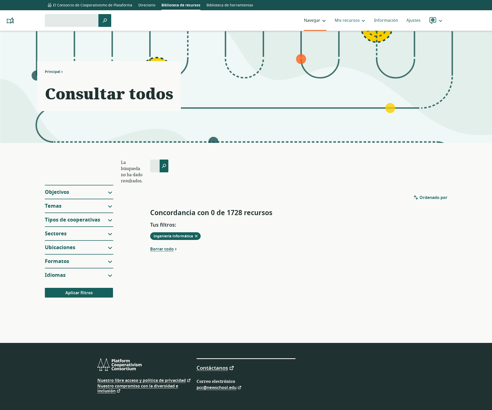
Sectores (56, 233)
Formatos (57, 261)
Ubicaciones (60, 247)
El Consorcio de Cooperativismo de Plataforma (92, 5)
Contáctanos (212, 368)
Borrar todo (162, 249)
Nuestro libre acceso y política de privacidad (141, 380)
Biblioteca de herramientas (230, 5)
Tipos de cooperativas (72, 220)
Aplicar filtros (79, 293)
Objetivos (57, 192)
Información (386, 20)
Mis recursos (347, 20)
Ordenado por (432, 198)
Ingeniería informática (177, 236)
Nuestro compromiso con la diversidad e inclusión (137, 388)
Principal (52, 72)
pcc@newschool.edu (217, 387)
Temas (53, 206)
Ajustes (413, 20)
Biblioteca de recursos (180, 5)
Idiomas (55, 275)
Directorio (146, 5)
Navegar (312, 20)
